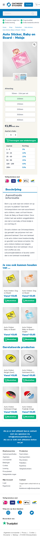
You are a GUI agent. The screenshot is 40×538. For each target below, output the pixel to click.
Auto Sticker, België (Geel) (9, 371)
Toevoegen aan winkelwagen (22, 140)
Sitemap (15, 535)
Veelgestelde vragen (9, 474)
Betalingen (6, 463)
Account (28, 5)
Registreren (6, 486)
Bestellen (11, 300)
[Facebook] (20, 513)
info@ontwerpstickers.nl (20, 437)
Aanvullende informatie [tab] (13, 196)
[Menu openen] (4, 4)
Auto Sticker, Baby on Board (9, 328)
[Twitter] (32, 513)
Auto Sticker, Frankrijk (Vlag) (28, 408)
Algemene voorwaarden (7, 458)
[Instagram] (8, 513)
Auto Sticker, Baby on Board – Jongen (28, 329)
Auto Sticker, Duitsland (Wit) (28, 371)
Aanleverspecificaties (10, 454)
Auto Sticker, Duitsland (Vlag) (10, 408)
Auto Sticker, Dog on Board (11, 292)
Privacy (24, 533)
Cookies (5, 466)
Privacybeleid (7, 471)
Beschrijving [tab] (13, 189)
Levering (5, 469)
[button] (34, 45)
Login (4, 483)
